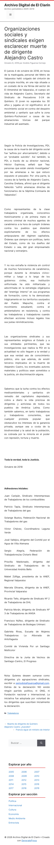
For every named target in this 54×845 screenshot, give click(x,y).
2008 (11, 776)
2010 (36, 776)
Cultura (12, 809)
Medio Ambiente (17, 818)
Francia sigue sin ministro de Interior (33, 729)
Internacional (15, 805)
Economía (14, 814)
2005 (11, 771)
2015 (23, 784)
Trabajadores (13, 713)
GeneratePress (29, 840)
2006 (24, 771)
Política (12, 801)
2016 (36, 784)
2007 (36, 771)
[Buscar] (41, 743)
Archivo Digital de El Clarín (27, 5)
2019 (36, 788)
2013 (36, 780)
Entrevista (14, 822)
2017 (11, 788)
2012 (23, 780)
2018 (23, 788)
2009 (24, 776)
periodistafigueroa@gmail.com (32, 683)
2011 (11, 780)
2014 (11, 784)
